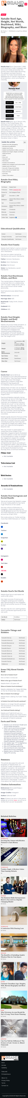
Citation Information (7, 175)
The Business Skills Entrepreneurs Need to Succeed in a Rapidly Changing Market (13, 900)
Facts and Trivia (6, 171)
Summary (5, 173)
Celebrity (4, 1067)
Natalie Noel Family (7, 148)
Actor (3, 1062)
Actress (3, 1065)
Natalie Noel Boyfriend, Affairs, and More (13, 150)
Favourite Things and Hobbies (10, 168)
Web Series (5, 160)
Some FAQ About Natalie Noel (10, 170)
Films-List (5, 157)
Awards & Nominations (8, 162)
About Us (4, 1078)
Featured (4, 1071)
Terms (3, 1083)
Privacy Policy (5, 1080)
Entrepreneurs (6, 1074)
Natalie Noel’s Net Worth (9, 166)
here (15, 800)
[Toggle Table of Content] (24, 142)
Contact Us (4, 1085)
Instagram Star (17, 189)
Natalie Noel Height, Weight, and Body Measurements (12, 152)
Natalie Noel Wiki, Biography (10, 144)
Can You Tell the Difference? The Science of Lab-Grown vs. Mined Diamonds (12, 1043)
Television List (6, 159)
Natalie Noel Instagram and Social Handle (13, 164)
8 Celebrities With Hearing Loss (12, 928)
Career (4, 155)
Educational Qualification (9, 146)
